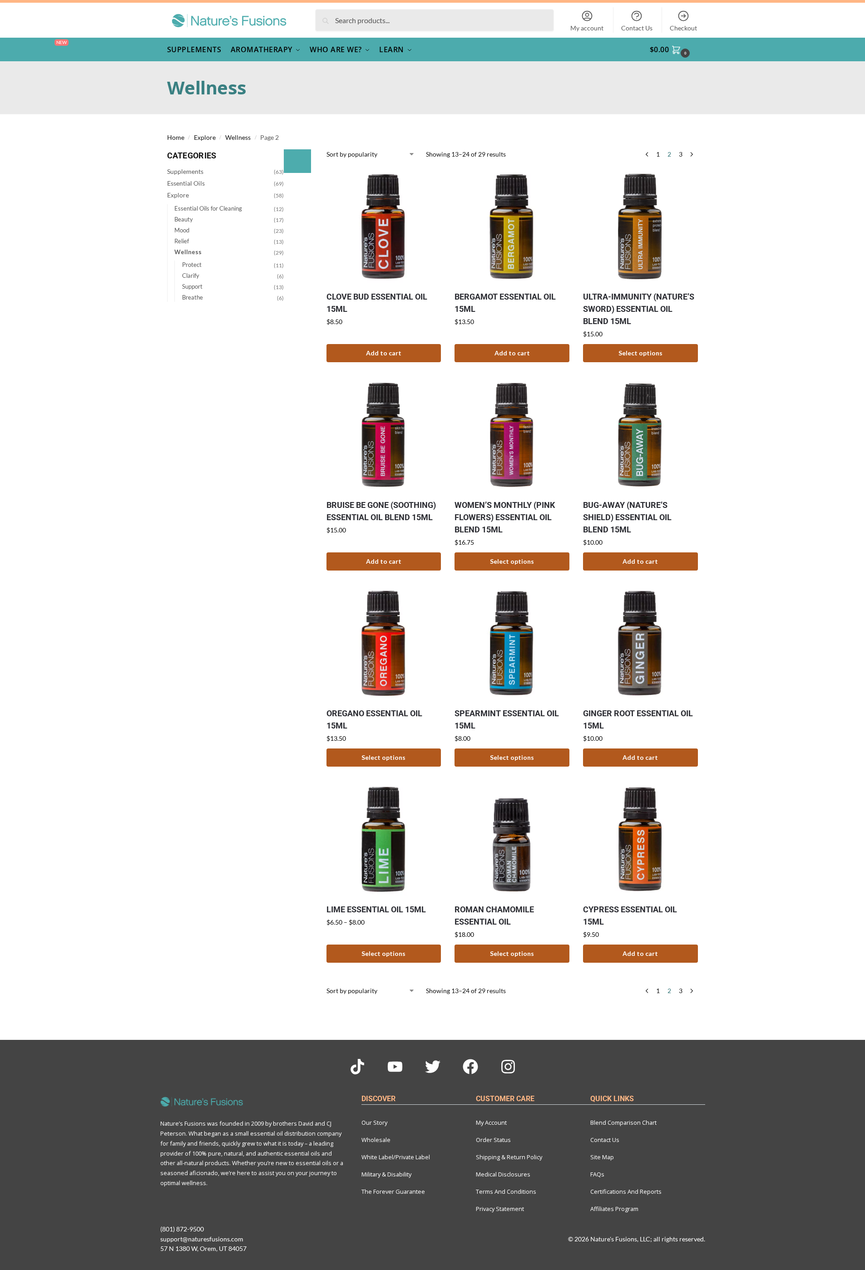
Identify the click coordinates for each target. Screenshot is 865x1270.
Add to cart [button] (383, 353)
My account (586, 28)
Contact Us (636, 28)
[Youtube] (395, 1066)
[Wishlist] (427, 180)
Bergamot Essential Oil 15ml (505, 303)
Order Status (493, 1140)
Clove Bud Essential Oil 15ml (376, 303)
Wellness (238, 137)
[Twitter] (432, 1066)
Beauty (183, 219)
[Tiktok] (357, 1066)
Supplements (185, 171)
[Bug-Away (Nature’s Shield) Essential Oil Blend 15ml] (640, 435)
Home (175, 137)
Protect (192, 264)
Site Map (602, 1157)
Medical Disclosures (503, 1174)
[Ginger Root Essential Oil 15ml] (640, 643)
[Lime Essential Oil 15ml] (383, 839)
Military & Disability (386, 1174)
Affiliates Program (614, 1209)
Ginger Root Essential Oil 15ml (638, 719)
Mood (181, 230)
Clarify (190, 275)
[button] (675, 49)
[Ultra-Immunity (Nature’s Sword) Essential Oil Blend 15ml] (640, 226)
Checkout (683, 28)
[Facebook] (470, 1066)
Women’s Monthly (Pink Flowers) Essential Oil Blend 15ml (505, 517)
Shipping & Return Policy (509, 1157)
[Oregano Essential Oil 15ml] (383, 643)
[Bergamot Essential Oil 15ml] (512, 226)
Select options (640, 353)
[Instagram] (508, 1066)
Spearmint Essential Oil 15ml (507, 719)
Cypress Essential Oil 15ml (630, 915)
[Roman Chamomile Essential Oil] (512, 839)
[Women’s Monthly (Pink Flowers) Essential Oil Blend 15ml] (512, 435)
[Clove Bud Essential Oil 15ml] (383, 226)
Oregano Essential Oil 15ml (374, 719)
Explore (205, 137)
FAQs (597, 1174)
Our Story (374, 1122)
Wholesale (375, 1140)
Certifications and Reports (626, 1191)
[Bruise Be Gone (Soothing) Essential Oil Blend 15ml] (383, 435)
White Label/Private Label (395, 1157)
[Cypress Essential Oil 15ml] (640, 839)
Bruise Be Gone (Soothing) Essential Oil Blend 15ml (381, 511)
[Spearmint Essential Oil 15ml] (512, 643)
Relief (181, 241)
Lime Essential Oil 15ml (376, 909)
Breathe (192, 297)
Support (192, 286)
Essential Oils (186, 183)
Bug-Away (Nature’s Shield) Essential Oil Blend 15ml (627, 517)
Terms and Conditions (506, 1191)
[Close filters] (297, 161)
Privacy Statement (500, 1209)
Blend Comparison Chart (623, 1122)
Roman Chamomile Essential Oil (494, 915)
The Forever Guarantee (393, 1191)
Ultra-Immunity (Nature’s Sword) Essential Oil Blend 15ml (638, 309)
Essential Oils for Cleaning (208, 208)
